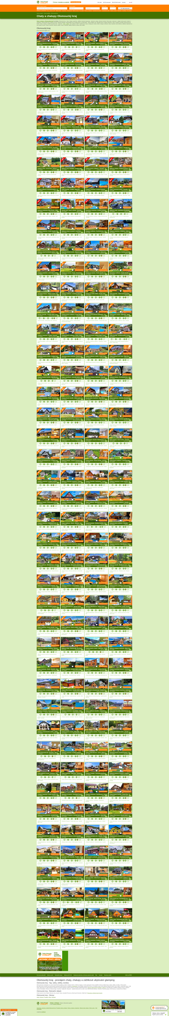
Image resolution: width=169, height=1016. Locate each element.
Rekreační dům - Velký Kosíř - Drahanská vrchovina (98, 877)
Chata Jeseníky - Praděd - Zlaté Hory (71, 189)
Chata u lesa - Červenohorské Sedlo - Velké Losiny (122, 919)
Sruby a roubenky (88, 10)
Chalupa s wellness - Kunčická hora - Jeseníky (97, 231)
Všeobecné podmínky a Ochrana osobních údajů (83, 975)
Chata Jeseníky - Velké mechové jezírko (119, 293)
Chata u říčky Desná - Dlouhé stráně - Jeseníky (121, 815)
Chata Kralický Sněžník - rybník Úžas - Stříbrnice (122, 794)
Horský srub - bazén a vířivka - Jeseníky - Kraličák (74, 210)
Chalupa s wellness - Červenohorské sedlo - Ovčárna (51, 64)
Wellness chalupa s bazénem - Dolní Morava (97, 126)
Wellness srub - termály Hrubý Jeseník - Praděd (49, 898)
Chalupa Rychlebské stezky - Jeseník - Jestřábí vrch (123, 731)
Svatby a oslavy (113, 10)
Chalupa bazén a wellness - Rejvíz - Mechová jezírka (74, 335)
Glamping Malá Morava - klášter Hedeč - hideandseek (99, 606)
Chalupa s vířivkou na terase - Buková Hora (96, 252)
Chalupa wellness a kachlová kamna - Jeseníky (49, 189)
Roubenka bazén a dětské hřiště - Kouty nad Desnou (99, 335)
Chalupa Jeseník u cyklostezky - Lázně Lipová (97, 481)
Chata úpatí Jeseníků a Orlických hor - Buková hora (122, 710)
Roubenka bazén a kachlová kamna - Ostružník (121, 752)
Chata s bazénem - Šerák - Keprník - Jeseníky (49, 669)
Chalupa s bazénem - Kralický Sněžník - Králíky (73, 752)
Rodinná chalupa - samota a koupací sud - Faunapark (75, 460)
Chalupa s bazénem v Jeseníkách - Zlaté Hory (73, 710)
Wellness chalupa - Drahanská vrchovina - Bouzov (50, 502)
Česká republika (47, 13)
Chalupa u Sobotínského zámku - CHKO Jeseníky (50, 731)
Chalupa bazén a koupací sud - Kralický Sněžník (122, 836)
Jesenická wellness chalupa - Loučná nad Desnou (98, 64)
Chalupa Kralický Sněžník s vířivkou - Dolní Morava (74, 43)
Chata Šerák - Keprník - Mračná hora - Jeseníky (97, 439)
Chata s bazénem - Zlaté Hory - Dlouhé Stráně (73, 773)
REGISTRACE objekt (116, 2)
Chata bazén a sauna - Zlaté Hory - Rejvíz (120, 314)
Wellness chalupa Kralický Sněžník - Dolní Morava (50, 585)
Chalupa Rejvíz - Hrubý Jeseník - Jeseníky (96, 460)
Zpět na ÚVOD (128, 975)
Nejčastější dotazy (58, 975)
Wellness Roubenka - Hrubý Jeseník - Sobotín (97, 106)
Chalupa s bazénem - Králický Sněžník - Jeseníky (50, 481)
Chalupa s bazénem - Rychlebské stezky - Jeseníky (74, 877)
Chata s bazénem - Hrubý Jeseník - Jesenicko (49, 627)
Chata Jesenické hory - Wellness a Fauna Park (49, 856)
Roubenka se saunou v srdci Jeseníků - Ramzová (74, 836)
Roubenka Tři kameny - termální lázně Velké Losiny (74, 815)
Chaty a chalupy (40, 13)
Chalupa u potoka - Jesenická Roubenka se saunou (99, 773)
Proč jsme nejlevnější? (75, 2)
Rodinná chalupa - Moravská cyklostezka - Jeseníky (74, 564)
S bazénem (64, 10)
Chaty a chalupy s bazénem (73, 1008)
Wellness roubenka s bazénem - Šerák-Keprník (49, 648)
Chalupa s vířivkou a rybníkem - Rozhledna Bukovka (99, 418)
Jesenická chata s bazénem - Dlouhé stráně (72, 356)
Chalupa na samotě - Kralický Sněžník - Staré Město (50, 606)
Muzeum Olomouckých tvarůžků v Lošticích (97, 987)
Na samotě (69, 10)
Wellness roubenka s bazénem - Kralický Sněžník (74, 481)
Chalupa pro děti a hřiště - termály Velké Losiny (97, 293)
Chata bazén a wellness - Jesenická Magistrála (121, 460)
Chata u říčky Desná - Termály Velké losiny (72, 690)
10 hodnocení (81, 722)
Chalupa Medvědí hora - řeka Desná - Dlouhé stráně (50, 836)
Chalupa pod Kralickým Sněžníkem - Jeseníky (97, 314)
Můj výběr (100, 2)
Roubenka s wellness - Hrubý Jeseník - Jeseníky (122, 272)
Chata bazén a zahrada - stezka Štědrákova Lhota (98, 856)
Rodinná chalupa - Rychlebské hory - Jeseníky (121, 377)
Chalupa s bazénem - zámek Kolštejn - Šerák (49, 106)
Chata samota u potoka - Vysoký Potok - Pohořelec (98, 731)
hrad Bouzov (74, 986)
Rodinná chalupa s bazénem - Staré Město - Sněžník (99, 815)
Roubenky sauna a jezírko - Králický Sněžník (49, 356)
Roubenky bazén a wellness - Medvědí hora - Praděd (123, 126)
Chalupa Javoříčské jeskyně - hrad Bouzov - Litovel (122, 669)
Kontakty (124, 2)
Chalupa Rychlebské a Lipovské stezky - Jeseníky (50, 919)
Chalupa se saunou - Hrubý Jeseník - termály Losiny (99, 272)
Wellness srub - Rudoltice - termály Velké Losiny (74, 168)
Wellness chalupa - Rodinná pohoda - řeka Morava (122, 168)
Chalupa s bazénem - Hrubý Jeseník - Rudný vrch (50, 231)
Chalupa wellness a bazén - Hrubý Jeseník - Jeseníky (99, 356)
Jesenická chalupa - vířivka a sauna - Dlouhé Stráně (50, 293)
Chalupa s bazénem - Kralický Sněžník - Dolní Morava (99, 940)
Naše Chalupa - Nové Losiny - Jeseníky (119, 439)
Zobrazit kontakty (55, 40)
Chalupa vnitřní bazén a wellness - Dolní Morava (73, 106)
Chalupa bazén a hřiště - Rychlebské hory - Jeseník (98, 147)
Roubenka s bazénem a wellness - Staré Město (121, 64)
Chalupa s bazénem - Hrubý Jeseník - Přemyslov (50, 794)
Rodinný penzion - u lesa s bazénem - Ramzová (73, 439)
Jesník (38, 997)
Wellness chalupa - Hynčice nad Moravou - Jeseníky (123, 418)
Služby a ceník (50, 975)
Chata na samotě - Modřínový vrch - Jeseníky (121, 564)
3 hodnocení (105, 76)
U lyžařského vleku (106, 10)
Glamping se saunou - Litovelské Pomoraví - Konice (74, 794)
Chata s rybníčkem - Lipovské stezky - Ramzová (73, 377)
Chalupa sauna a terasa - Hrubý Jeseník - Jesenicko (123, 606)
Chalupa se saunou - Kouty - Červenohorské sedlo (74, 272)
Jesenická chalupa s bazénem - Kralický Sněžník (122, 940)
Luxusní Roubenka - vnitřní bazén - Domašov (97, 85)
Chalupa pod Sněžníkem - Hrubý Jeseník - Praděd (50, 439)
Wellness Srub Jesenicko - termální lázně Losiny (50, 815)
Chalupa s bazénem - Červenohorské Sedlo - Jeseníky (51, 710)
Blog (96, 975)
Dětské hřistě (58, 10)
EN (131, 2)
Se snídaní (129, 10)
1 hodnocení (57, 201)
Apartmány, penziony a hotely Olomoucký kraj (46, 1008)
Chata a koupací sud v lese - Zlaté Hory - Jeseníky (122, 356)
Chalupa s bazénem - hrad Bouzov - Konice (96, 794)
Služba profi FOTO (68, 975)
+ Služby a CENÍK (9, 1010)
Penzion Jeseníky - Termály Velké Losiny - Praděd (50, 314)
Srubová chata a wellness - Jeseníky (119, 523)
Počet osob (104, 6)
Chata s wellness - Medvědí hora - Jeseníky (48, 564)
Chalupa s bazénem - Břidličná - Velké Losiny (121, 231)
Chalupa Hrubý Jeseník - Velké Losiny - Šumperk (74, 398)
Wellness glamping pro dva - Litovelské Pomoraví (50, 43)
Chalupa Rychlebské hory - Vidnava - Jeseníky (73, 418)
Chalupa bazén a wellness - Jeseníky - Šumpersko (98, 168)
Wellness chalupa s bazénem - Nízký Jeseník (121, 648)
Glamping (119, 10)
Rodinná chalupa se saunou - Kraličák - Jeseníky (122, 773)
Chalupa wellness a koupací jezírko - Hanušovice (74, 85)
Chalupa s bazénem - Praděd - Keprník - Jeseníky (50, 335)
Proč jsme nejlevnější (41, 975)
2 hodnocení (130, 55)
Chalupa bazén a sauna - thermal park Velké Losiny (98, 564)
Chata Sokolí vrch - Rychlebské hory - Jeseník (121, 898)
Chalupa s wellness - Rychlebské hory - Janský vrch (51, 126)
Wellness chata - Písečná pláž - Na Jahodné (72, 648)
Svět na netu (92, 1008)
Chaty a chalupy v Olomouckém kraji (45, 21)
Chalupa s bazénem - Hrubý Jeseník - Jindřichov (122, 481)
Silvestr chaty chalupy (84, 1008)
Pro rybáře (81, 10)
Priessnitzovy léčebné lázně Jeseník (94, 993)
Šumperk (54, 997)
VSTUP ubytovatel (107, 2)
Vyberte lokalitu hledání (41, 6)
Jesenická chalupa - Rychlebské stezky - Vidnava (122, 856)
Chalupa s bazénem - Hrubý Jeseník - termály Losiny (75, 502)
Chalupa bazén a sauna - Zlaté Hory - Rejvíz (96, 648)
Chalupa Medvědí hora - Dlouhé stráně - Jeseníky (74, 606)
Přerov (50, 997)
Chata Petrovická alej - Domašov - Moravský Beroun (51, 752)
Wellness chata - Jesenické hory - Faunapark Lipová (51, 690)
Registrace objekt (107, 975)
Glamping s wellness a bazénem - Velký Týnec (97, 627)
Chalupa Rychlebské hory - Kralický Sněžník (49, 460)
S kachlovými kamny (97, 10)
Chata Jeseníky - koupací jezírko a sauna (120, 335)
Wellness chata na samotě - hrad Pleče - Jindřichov (74, 231)
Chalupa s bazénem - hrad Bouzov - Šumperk (49, 544)
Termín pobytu (72, 6)
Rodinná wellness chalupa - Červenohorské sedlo (122, 43)
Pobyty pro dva (75, 10)
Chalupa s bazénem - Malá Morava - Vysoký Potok (122, 544)
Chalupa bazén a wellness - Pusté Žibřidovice (73, 314)
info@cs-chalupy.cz (57, 1004)
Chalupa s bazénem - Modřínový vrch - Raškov (49, 523)
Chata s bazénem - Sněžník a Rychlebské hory (121, 398)
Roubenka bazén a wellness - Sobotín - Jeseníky (122, 502)
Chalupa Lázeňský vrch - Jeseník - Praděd (96, 836)
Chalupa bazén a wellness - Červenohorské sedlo (122, 585)
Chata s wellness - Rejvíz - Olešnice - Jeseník (73, 523)
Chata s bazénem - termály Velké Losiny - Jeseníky (74, 669)
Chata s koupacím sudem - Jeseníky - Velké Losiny (122, 189)
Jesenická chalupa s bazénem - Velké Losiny (73, 147)
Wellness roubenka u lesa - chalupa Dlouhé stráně (122, 106)
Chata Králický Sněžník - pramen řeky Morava (97, 669)
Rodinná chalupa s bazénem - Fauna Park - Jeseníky (75, 898)
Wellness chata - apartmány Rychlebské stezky (121, 210)
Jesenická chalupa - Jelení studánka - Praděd (97, 43)
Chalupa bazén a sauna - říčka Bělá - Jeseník (73, 731)
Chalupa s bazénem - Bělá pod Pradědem (48, 418)
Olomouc (42, 997)
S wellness (124, 10)
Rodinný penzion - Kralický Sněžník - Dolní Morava (98, 523)
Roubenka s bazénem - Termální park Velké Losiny (74, 919)
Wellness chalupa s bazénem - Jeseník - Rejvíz (97, 377)
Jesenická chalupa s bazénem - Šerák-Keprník (121, 690)
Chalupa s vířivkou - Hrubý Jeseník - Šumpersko (74, 126)
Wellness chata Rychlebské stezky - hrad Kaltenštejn (51, 252)
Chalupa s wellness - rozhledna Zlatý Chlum (72, 293)
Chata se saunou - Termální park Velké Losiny (97, 919)
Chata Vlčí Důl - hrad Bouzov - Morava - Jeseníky (74, 940)
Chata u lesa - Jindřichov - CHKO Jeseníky (48, 85)
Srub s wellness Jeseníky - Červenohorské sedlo (74, 64)
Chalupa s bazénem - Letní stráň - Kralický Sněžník (50, 272)
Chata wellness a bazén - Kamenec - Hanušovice (50, 773)
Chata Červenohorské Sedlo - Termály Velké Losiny (50, 940)
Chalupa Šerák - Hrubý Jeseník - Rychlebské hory (98, 898)
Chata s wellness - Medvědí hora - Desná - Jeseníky (98, 502)
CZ (130, 2)
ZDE (56, 47)
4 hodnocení (105, 368)
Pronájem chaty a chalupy (61, 1008)
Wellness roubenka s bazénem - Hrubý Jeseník (73, 544)
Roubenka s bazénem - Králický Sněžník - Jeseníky (98, 210)
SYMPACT (43, 1012)
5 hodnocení (57, 180)
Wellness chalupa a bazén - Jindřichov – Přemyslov (50, 877)
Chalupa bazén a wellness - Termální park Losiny (122, 147)
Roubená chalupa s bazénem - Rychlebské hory (50, 147)
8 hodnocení (57, 889)
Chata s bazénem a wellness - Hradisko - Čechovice (122, 627)
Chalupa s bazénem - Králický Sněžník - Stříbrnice (98, 189)
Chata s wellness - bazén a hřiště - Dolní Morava (73, 627)
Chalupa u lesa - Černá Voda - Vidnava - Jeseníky (50, 168)
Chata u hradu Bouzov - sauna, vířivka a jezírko (97, 752)
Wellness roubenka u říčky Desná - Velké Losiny (50, 210)
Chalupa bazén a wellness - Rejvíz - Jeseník (96, 544)
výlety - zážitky (66, 23)
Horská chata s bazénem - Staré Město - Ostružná (98, 398)
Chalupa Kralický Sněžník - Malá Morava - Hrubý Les (51, 377)
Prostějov (46, 997)
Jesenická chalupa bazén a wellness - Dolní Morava (122, 877)
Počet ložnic (112, 6)
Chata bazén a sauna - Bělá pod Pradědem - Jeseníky (99, 585)
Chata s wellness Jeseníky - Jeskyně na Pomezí (97, 710)
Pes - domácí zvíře (51, 10)
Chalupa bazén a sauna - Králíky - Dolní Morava (121, 85)
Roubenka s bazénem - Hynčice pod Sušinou (121, 252)
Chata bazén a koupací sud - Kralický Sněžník (97, 690)
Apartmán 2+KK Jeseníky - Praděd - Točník (72, 856)
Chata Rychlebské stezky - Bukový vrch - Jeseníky (74, 252)
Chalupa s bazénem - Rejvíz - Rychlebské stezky (50, 398)
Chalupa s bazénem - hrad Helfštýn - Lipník (72, 585)
